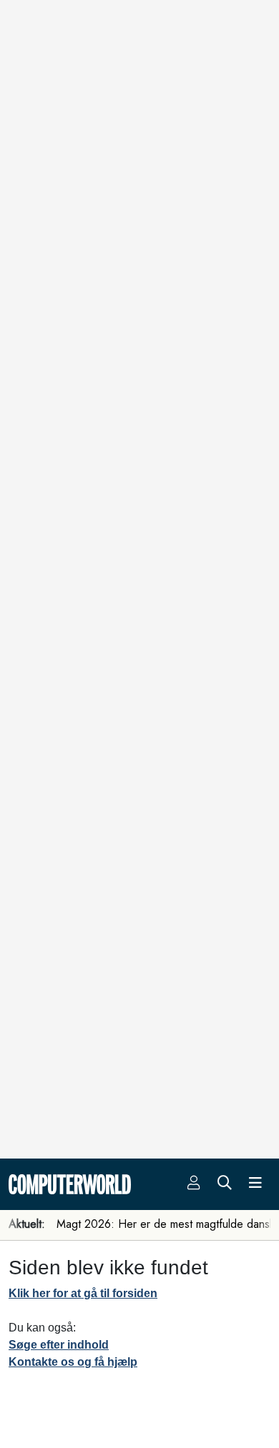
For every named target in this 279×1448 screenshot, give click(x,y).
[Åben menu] (255, 1184)
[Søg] (225, 1184)
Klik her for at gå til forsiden (83, 1293)
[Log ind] (194, 1184)
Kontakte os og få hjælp (73, 1362)
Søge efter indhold (59, 1345)
